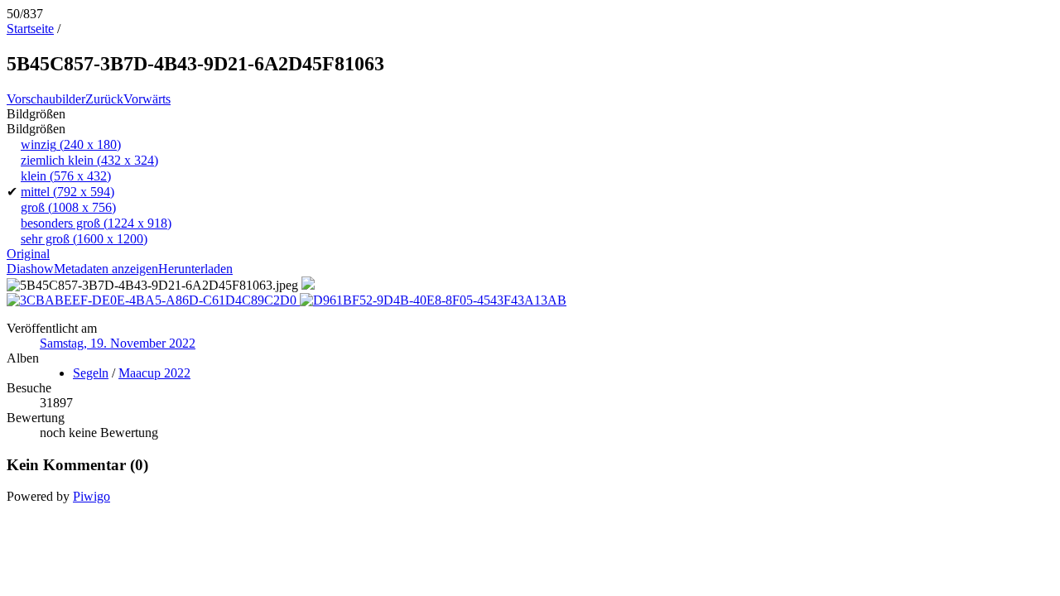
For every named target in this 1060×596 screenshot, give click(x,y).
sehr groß (84, 239)
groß (68, 207)
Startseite (30, 29)
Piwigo (91, 496)
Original (28, 254)
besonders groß (96, 223)
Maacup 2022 (154, 373)
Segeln (90, 373)
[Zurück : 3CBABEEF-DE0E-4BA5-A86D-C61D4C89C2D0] (153, 300)
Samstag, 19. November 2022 (117, 343)
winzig (71, 144)
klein (66, 176)
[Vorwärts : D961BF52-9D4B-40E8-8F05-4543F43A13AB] (433, 300)
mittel (67, 192)
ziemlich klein (89, 160)
